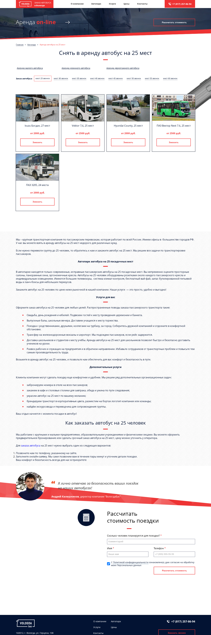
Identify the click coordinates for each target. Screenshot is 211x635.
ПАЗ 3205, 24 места (37, 185)
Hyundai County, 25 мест (128, 125)
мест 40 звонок (97, 78)
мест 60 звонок (170, 78)
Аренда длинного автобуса (76, 68)
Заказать (37, 142)
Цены (126, 3)
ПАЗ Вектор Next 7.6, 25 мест (174, 125)
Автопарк (96, 3)
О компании (77, 3)
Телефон (159, 548)
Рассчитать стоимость (174, 22)
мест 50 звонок (134, 78)
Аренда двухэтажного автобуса (122, 68)
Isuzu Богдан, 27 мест (37, 125)
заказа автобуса (30, 445)
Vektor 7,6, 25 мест (83, 125)
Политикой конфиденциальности (130, 562)
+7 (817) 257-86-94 (181, 3)
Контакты (142, 3)
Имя (110, 548)
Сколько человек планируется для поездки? (133, 535)
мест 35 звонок (79, 78)
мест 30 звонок (61, 78)
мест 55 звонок (152, 78)
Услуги (112, 3)
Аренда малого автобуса (30, 68)
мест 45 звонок (115, 78)
